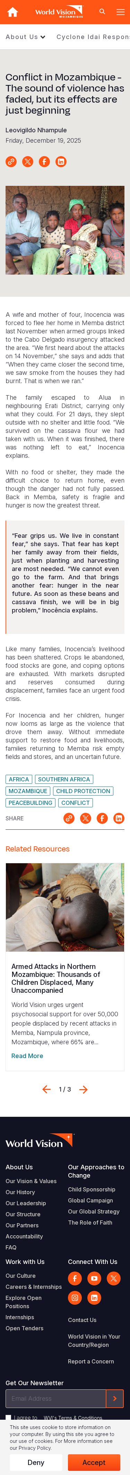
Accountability (24, 1236)
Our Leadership (26, 1203)
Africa (19, 779)
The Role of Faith (90, 1222)
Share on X (27, 161)
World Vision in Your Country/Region (94, 1340)
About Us (22, 36)
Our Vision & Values (31, 1181)
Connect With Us (93, 1261)
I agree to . (58, 1417)
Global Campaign (90, 1200)
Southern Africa (64, 779)
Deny (35, 1462)
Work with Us (25, 1261)
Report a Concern (91, 1361)
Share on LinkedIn (61, 161)
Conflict (75, 802)
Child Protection (83, 791)
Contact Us (82, 1319)
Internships (20, 1317)
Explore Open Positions (24, 1302)
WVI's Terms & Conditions (73, 1418)
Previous (46, 1089)
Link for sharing (11, 161)
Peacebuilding (30, 802)
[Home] (12, 12)
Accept (94, 1462)
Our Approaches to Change (96, 1171)
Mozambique (28, 791)
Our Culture (21, 1275)
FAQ (11, 1247)
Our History (20, 1192)
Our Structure (23, 1214)
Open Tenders (24, 1328)
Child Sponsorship (91, 1189)
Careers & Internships (34, 1286)
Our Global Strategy (94, 1211)
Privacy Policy (35, 1448)
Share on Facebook (44, 161)
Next (83, 1089)
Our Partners (22, 1225)
